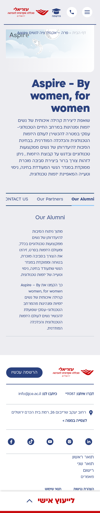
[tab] (83, 199)
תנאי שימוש (53, 489)
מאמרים (87, 477)
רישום (88, 471)
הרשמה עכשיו (24, 373)
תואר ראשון (83, 457)
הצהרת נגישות (84, 489)
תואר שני (85, 464)
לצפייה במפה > (75, 421)
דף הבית (79, 33)
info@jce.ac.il (29, 394)
